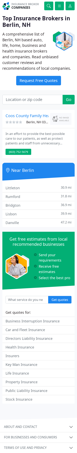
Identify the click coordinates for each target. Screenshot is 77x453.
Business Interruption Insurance (33, 321)
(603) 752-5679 (18, 152)
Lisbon (38, 213)
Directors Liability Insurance (29, 338)
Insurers (12, 355)
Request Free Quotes (39, 80)
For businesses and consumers (30, 437)
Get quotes (60, 300)
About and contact (20, 427)
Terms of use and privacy (25, 447)
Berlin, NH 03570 (38, 122)
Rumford (38, 196)
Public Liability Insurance (26, 390)
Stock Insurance (19, 399)
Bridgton (38, 205)
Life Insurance (17, 373)
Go (68, 99)
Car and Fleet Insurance (25, 329)
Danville (38, 222)
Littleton (38, 187)
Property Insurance (22, 382)
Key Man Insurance (21, 364)
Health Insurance (20, 347)
